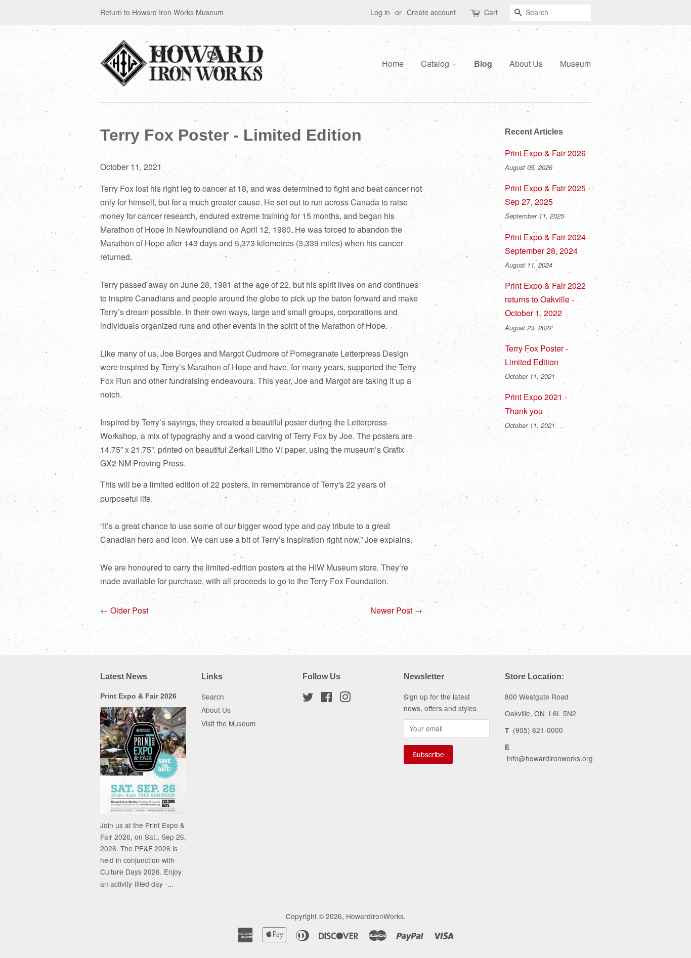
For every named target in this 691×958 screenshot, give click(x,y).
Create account (431, 12)
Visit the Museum (228, 723)
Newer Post (391, 610)
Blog (483, 63)
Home (393, 63)
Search (212, 696)
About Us (526, 63)
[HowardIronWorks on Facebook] (326, 698)
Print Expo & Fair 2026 (545, 153)
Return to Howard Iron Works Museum (162, 12)
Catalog (436, 63)
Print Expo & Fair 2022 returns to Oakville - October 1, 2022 (545, 299)
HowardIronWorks (375, 916)
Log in (380, 12)
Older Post (129, 610)
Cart (491, 12)
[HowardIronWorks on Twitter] (308, 698)
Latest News (123, 676)
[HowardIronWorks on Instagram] (345, 698)
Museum (575, 63)
